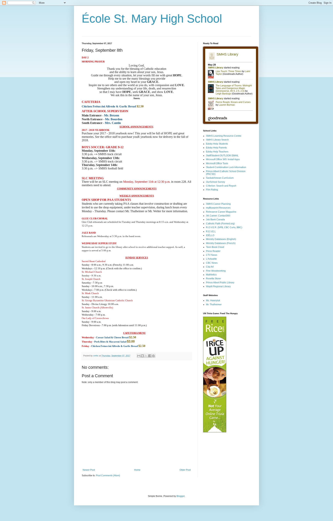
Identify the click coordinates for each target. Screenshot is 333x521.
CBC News (212, 263)
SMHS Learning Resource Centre (223, 136)
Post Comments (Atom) (108, 475)
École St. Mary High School (152, 18)
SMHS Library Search (217, 139)
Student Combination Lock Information (226, 167)
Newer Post (89, 470)
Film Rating (212, 189)
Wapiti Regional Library (218, 286)
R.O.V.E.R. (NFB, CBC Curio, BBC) (224, 227)
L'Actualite (211, 259)
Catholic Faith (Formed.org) (220, 223)
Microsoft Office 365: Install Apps (223, 159)
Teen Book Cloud (215, 247)
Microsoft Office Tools (217, 163)
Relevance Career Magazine (221, 211)
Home (137, 470)
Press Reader (213, 251)
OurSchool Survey (215, 182)
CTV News (211, 255)
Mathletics (211, 274)
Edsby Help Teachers (217, 151)
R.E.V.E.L (211, 231)
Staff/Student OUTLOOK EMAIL (222, 155)
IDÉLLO (210, 235)
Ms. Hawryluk (213, 300)
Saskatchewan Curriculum (220, 178)
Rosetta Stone (213, 278)
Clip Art (210, 266)
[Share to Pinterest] (153, 356)
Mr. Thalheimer (214, 304)
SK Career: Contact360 (218, 215)
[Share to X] (146, 356)
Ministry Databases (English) (221, 239)
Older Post (185, 470)
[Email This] (139, 356)
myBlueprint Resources (218, 207)
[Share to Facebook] (150, 356)
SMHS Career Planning (218, 204)
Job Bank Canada (215, 219)
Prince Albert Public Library (220, 282)
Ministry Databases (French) (220, 243)
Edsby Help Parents (216, 147)
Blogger (181, 496)
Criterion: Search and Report (221, 185)
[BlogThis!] (142, 356)
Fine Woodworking (216, 270)
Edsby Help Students (217, 143)
